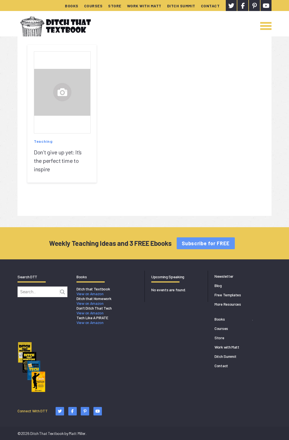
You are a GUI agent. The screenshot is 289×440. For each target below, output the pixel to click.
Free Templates (227, 294)
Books (71, 5)
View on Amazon (90, 293)
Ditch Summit (181, 5)
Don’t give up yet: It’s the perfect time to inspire (58, 160)
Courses (93, 5)
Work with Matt (144, 5)
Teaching (43, 141)
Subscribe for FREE (206, 243)
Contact (210, 5)
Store (114, 5)
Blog (218, 285)
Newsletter (223, 276)
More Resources (227, 304)
